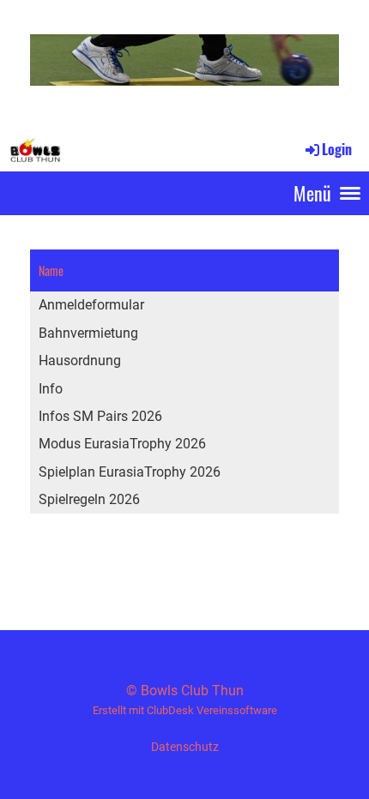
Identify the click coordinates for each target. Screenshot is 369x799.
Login (337, 149)
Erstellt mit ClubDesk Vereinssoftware (185, 710)
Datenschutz (185, 747)
